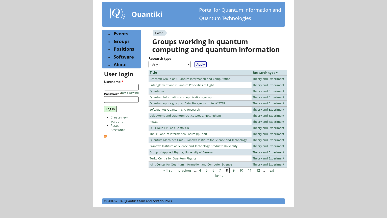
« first (167, 170)
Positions (124, 49)
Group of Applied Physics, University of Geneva (181, 152)
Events (121, 33)
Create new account (119, 119)
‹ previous (184, 170)
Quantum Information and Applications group (181, 97)
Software (124, 57)
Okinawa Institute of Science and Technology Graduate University (193, 146)
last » (219, 176)
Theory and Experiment (268, 79)
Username (113, 82)
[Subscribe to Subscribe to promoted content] (105, 137)
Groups (122, 41)
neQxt (154, 122)
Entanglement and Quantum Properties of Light (182, 85)
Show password (129, 92)
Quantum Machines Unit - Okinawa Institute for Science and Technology (198, 140)
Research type (160, 59)
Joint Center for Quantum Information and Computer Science (191, 164)
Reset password (117, 127)
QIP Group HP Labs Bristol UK (169, 128)
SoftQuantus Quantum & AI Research (175, 109)
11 (250, 170)
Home (159, 33)
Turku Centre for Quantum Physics (173, 158)
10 (241, 170)
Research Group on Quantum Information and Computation (190, 79)
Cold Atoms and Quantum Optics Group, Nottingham (185, 115)
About (120, 64)
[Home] (117, 14)
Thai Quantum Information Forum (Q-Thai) (178, 134)
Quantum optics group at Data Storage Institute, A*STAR (187, 103)
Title (153, 72)
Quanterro (157, 91)
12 (258, 170)
